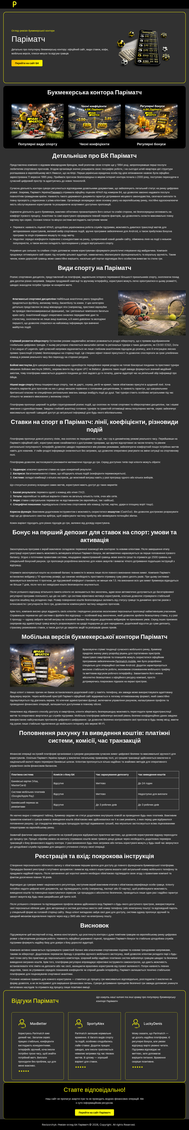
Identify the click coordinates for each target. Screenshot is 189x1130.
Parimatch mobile (125, 661)
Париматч (56, 192)
